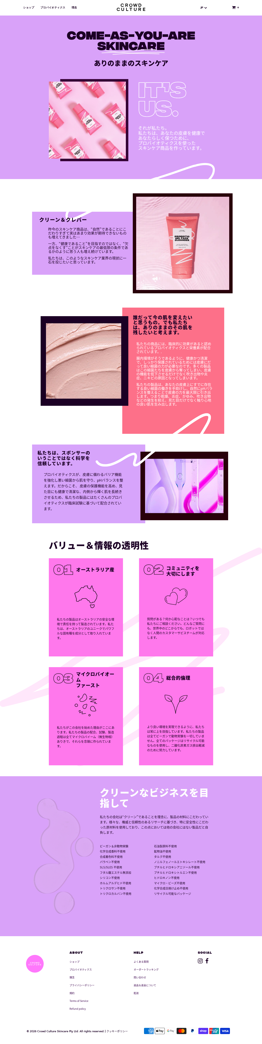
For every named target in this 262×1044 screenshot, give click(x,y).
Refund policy (78, 1008)
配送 (136, 993)
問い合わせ (140, 977)
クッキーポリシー (117, 1031)
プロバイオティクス (52, 7)
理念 (74, 7)
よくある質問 (141, 961)
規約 (72, 993)
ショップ (28, 7)
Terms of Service (79, 1001)
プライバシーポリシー (82, 985)
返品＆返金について (145, 985)
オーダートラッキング (146, 969)
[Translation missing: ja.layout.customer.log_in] (223, 7)
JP (202, 8)
